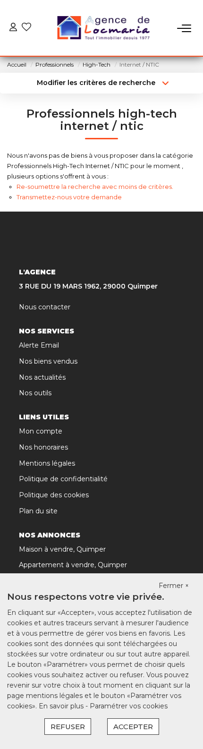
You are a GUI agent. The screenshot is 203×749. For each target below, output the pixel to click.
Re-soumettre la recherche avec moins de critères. (95, 186)
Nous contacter (44, 307)
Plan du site (38, 511)
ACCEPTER (133, 726)
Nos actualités (42, 377)
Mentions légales (47, 463)
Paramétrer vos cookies (129, 706)
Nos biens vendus (48, 361)
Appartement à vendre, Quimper (73, 565)
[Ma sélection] (26, 28)
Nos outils (35, 393)
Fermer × (174, 585)
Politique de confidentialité (63, 479)
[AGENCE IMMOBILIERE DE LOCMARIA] (104, 28)
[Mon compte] (13, 28)
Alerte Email (39, 345)
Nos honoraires (43, 447)
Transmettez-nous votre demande (69, 197)
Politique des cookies (54, 495)
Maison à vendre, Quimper (62, 549)
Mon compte (40, 431)
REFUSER (68, 726)
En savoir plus (62, 706)
